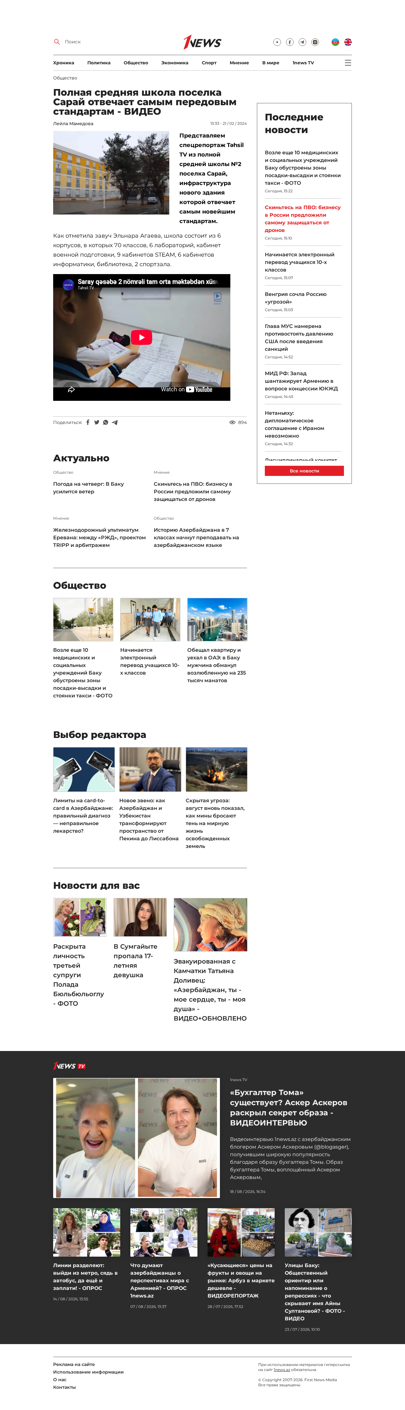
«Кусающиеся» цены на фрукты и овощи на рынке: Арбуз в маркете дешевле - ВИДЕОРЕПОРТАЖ (241, 1280)
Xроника (63, 63)
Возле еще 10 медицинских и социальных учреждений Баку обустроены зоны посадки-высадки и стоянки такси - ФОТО (83, 673)
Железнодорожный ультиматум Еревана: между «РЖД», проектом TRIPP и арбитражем (99, 537)
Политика (98, 63)
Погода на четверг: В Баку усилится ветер (88, 488)
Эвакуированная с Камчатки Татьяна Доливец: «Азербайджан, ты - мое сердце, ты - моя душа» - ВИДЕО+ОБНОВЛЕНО (210, 990)
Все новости (304, 471)
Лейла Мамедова (73, 123)
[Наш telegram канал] (302, 42)
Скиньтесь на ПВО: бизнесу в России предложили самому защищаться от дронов (193, 491)
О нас (59, 1379)
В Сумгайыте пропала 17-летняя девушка (136, 961)
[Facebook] (88, 422)
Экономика (174, 63)
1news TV (303, 63)
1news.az (282, 1369)
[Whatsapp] (106, 422)
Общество (136, 63)
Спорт (209, 63)
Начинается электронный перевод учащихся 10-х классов (149, 661)
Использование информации (88, 1372)
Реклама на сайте (74, 1364)
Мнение (239, 63)
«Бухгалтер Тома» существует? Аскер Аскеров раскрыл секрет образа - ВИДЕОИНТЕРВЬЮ (288, 1107)
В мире (270, 63)
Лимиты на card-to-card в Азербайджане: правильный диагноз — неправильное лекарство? (83, 816)
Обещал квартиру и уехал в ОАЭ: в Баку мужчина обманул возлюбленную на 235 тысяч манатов (216, 665)
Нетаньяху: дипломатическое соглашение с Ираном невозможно (294, 424)
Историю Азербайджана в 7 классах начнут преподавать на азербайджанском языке (196, 537)
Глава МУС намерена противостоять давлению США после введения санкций (299, 337)
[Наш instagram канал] (315, 42)
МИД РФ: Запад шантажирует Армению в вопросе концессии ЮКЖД (301, 381)
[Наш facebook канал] (290, 42)
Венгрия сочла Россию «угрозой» (296, 298)
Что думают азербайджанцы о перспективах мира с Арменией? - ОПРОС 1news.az (159, 1280)
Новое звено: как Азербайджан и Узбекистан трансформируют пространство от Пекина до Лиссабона (149, 820)
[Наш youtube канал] (277, 42)
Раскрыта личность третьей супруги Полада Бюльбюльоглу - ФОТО (78, 975)
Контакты (64, 1387)
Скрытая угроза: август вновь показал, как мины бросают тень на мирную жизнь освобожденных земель (215, 823)
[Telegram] (114, 422)
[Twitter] (97, 422)
